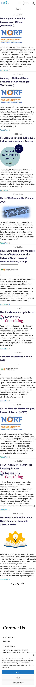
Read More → (5, 70)
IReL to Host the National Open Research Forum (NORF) (17, 410)
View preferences (18, 682)
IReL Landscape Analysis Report (17, 312)
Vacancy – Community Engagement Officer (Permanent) (12, 21)
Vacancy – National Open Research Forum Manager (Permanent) (14, 81)
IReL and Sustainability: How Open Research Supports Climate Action (16, 521)
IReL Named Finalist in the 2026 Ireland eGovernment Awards (17, 139)
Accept (18, 672)
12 (18, 583)
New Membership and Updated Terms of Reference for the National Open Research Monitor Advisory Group (17, 256)
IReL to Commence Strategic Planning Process (16, 466)
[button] (33, 655)
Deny (18, 677)
